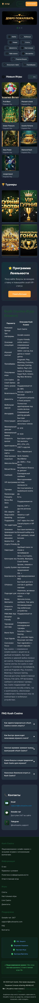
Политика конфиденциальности (15, 875)
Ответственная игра (10, 879)
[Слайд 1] (17, 28)
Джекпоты (6, 904)
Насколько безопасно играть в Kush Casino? (17, 774)
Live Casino (6, 900)
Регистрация (31, 3)
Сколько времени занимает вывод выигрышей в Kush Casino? (18, 749)
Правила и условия (10, 871)
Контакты (6, 930)
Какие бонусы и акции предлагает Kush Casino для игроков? (18, 761)
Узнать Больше (19, 294)
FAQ (3, 926)
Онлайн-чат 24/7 (8, 918)
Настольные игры (9, 896)
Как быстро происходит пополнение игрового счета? (16, 736)
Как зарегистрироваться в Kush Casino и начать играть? (17, 724)
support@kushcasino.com (21, 806)
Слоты (4, 892)
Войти (20, 4)
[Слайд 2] (19, 28)
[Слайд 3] (21, 28)
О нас (4, 867)
